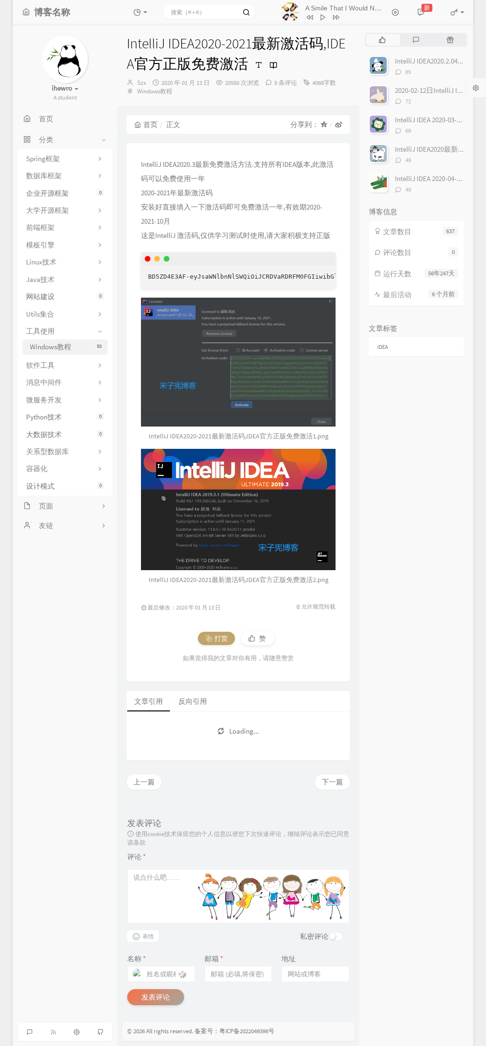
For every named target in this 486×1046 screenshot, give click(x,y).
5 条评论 (285, 83)
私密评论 (314, 936)
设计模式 (64, 486)
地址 (288, 958)
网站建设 (64, 296)
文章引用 (148, 701)
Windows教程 (66, 346)
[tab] (382, 39)
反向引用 (192, 701)
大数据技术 (64, 434)
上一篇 (144, 781)
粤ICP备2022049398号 (246, 1031)
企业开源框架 (64, 193)
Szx (141, 83)
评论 (136, 856)
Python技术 (64, 416)
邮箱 (214, 958)
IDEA (382, 346)
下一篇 (332, 781)
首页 (150, 124)
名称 (136, 958)
